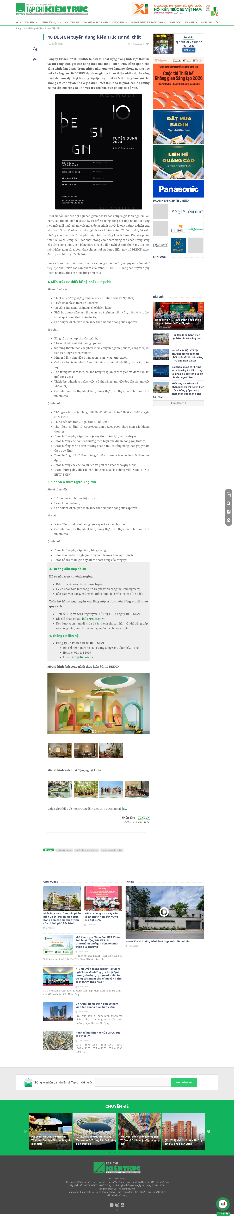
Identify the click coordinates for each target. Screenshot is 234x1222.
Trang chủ (20, 28)
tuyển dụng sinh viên (111, 850)
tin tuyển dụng (64, 850)
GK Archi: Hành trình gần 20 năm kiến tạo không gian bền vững (97, 1005)
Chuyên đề (72, 22)
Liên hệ (189, 22)
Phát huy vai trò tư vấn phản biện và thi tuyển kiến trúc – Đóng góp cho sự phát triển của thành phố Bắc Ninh (178, 390)
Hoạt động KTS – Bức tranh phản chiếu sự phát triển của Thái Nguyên (178, 321)
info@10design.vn (93, 619)
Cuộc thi (118, 22)
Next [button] (208, 1131)
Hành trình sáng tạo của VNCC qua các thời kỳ (98, 1034)
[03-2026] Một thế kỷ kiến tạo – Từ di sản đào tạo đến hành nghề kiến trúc (50, 1140)
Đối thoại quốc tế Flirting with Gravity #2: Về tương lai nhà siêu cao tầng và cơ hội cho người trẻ (187, 372)
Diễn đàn (56, 28)
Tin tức (30, 22)
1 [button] (109, 1153)
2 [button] (114, 1153)
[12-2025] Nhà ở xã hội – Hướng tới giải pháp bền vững (184, 1142)
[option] (50, 1131)
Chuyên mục (50, 22)
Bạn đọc (175, 22)
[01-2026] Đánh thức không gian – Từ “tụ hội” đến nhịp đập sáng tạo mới (140, 1140)
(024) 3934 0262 (137, 1191)
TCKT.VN (144, 817)
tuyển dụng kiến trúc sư (86, 850)
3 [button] (119, 1153)
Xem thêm (178, 403)
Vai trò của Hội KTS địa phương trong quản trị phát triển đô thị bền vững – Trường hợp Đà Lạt (187, 355)
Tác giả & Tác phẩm (95, 22)
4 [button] (124, 1153)
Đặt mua (189, 49)
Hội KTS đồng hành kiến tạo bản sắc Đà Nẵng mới (186, 336)
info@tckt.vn (159, 1191)
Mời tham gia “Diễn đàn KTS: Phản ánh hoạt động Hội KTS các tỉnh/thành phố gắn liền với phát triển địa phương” (98, 941)
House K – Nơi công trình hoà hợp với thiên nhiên (158, 941)
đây (123, 809)
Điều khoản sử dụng (117, 1195)
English (206, 22)
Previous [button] (25, 1131)
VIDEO (130, 882)
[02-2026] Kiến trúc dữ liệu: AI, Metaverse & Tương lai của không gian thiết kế (96, 1140)
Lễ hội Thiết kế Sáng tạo (147, 22)
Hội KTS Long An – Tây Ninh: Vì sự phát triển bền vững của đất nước (102, 917)
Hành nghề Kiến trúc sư (38, 28)
